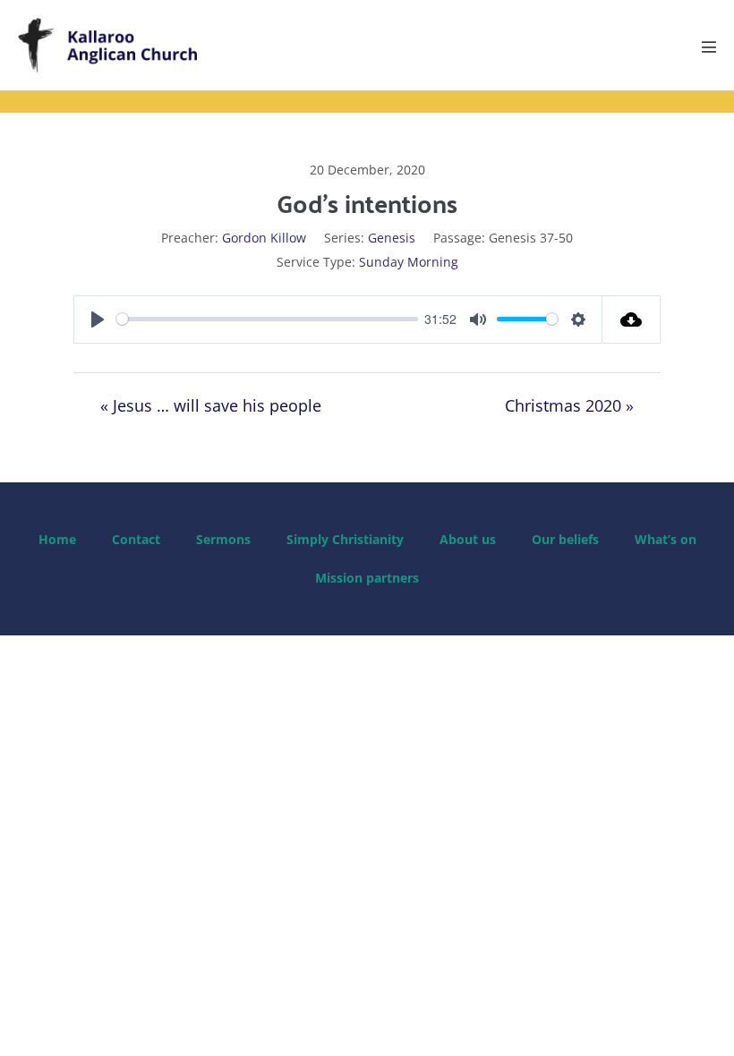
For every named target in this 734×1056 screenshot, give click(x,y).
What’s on (665, 539)
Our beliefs (565, 539)
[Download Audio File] (631, 319)
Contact (136, 539)
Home (57, 539)
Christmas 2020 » (569, 405)
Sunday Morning (408, 261)
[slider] (267, 319)
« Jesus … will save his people (210, 405)
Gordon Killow (264, 237)
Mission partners (367, 577)
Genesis (391, 237)
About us (468, 539)
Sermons (223, 539)
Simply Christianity (345, 539)
